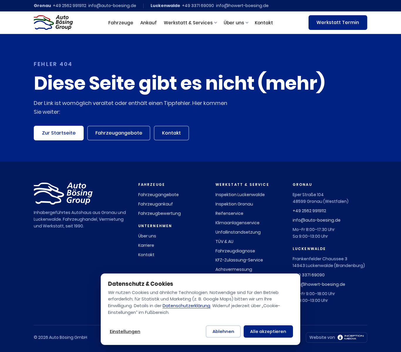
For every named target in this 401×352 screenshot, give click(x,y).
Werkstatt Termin (337, 22)
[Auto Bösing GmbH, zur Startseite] (53, 22)
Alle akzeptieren (268, 331)
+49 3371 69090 (198, 5)
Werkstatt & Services (188, 23)
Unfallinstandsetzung (238, 232)
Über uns (234, 23)
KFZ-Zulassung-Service (239, 260)
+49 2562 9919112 (69, 5)
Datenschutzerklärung (186, 306)
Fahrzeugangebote (118, 133)
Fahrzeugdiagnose (235, 251)
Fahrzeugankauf (155, 204)
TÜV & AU (224, 241)
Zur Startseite (59, 133)
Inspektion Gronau (234, 204)
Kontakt (264, 23)
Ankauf (148, 23)
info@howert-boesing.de (242, 5)
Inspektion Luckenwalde (240, 195)
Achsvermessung (233, 269)
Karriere (146, 245)
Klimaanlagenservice (237, 223)
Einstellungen (125, 331)
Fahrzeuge (120, 23)
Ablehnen (223, 331)
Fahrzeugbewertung (159, 213)
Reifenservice (229, 213)
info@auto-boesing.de (112, 5)
